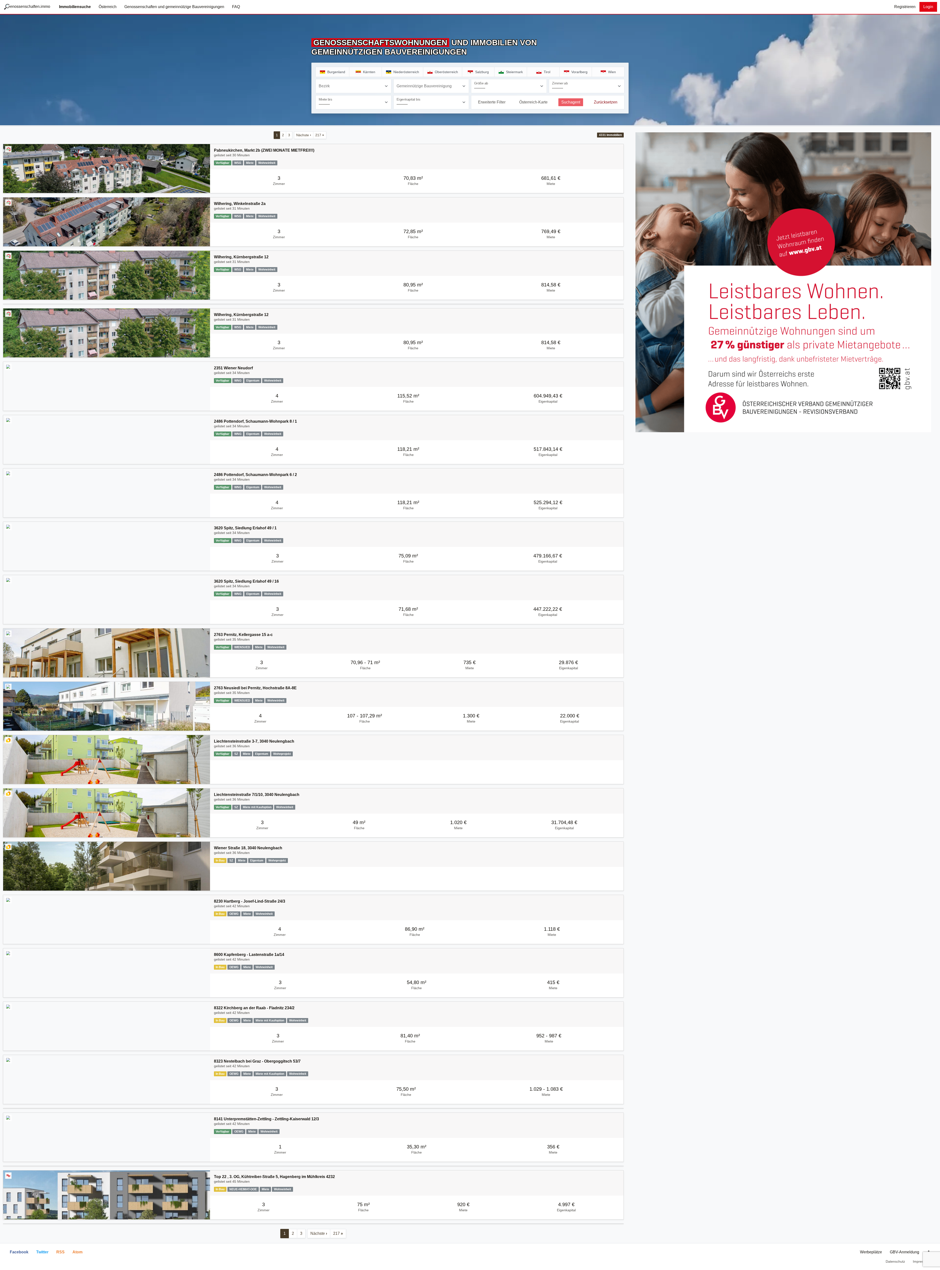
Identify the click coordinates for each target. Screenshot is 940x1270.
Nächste (303, 135)
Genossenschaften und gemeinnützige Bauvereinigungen (174, 7)
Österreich (108, 7)
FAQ (236, 7)
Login (928, 7)
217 (319, 135)
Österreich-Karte (533, 102)
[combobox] (353, 86)
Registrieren (905, 7)
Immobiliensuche (75, 7)
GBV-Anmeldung (904, 1252)
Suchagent (570, 102)
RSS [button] (60, 1252)
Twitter (42, 1252)
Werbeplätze (871, 1252)
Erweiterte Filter (491, 102)
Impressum (921, 1261)
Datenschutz (895, 1261)
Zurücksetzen (605, 102)
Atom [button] (77, 1252)
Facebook (19, 1252)
